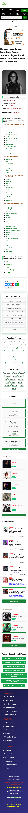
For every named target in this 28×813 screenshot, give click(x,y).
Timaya (13, 382)
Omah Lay (20, 353)
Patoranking (11, 359)
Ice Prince (14, 385)
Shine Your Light (10, 226)
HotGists (10, 14)
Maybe (7, 198)
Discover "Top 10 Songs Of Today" (14, 315)
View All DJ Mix (14, 645)
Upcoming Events (10, 737)
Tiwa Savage (18, 356)
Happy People (9, 144)
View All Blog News (14, 601)
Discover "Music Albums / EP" (14, 318)
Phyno (6, 353)
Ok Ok (7, 189)
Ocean (7, 267)
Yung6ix (14, 388)
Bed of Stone (9, 246)
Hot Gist (7, 733)
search (25, 17)
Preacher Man (9, 195)
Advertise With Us (10, 764)
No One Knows (10, 209)
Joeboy (21, 341)
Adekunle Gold (7, 373)
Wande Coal (9, 356)
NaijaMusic (17, 10)
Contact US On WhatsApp (14, 797)
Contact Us (8, 761)
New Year (8, 232)
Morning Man (9, 163)
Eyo (7, 249)
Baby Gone (8, 183)
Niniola (22, 373)
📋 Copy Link (8, 287)
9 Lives (7, 131)
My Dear (8, 136)
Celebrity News (9, 707)
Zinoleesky (18, 362)
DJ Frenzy (7, 385)
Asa (6, 379)
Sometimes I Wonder (11, 228)
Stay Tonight (9, 148)
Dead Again (9, 251)
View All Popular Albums (14, 449)
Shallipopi (11, 365)
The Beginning (9, 150)
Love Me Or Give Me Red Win (13, 165)
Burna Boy (13, 341)
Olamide (13, 353)
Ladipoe (15, 376)
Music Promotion (10, 715)
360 (6, 219)
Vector (21, 376)
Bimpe (7, 193)
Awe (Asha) (9, 208)
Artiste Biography (10, 730)
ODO (7, 261)
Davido (5, 344)
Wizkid (20, 350)
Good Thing (9, 142)
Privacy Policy (9, 757)
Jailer (7, 221)
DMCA (6, 768)
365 (6, 127)
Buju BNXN (20, 379)
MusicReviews (17, 14)
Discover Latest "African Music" (14, 308)
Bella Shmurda (10, 362)
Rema (14, 347)
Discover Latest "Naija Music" (14, 301)
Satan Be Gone (10, 247)
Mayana (8, 272)
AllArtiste (24, 10)
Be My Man (8, 196)
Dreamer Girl (9, 187)
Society (8, 240)
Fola (18, 365)
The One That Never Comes (13, 230)
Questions (8, 179)
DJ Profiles (8, 740)
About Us (14, 329)
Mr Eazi (18, 359)
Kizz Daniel (7, 347)
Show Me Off (9, 159)
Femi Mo (8, 140)
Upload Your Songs (10, 711)
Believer (8, 172)
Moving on (8, 244)
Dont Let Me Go (10, 129)
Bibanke (8, 217)
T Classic (8, 376)
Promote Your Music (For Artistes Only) (14, 322)
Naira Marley (8, 350)
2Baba (6, 341)
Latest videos (8, 700)
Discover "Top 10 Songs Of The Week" (14, 311)
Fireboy (22, 344)
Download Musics (10, 704)
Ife (6, 236)
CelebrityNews (3, 14)
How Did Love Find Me (12, 238)
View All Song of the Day (14, 515)
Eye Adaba (8, 211)
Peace (7, 206)
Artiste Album (9, 726)
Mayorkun (21, 347)
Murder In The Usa (10, 146)
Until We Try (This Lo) (11, 134)
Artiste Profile (9, 723)
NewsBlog (24, 14)
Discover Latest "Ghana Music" (14, 304)
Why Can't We (9, 200)
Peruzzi (21, 385)
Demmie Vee (12, 379)
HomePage (3, 10)
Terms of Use (8, 754)
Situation (8, 234)
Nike (7, 161)
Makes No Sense (10, 132)
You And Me (9, 154)
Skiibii (7, 382)
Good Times (9, 169)
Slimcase (20, 382)
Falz (17, 344)
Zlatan (11, 344)
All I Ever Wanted (10, 170)
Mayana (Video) (10, 270)
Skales (15, 373)
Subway (8, 215)
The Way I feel (9, 191)
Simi (15, 350)
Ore (7, 185)
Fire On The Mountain (11, 213)
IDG (7, 167)
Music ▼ (10, 10)
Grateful (8, 242)
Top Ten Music (9, 697)
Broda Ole (8, 181)
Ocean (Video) (9, 264)
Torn (7, 152)
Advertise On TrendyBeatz (14, 326)
